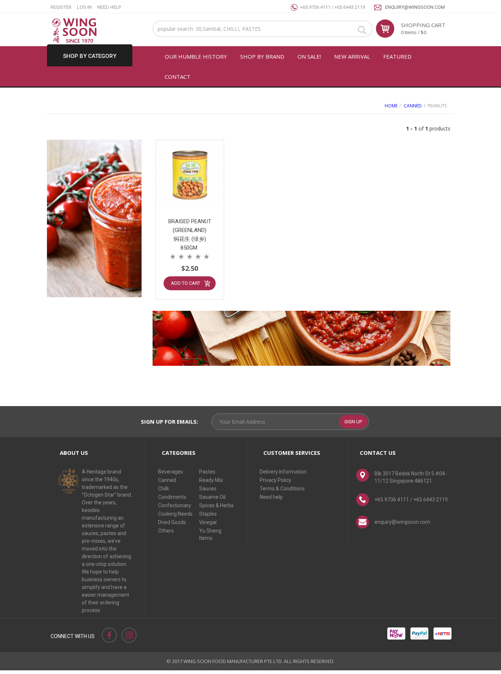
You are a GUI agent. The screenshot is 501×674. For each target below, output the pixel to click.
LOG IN (84, 7)
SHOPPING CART (423, 25)
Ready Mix (211, 480)
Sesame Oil (212, 497)
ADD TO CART (185, 283)
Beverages (170, 472)
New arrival (352, 56)
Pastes (207, 472)
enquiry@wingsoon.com (415, 7)
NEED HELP (109, 7)
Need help (271, 497)
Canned (413, 106)
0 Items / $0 (413, 32)
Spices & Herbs (216, 505)
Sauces (207, 488)
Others (166, 531)
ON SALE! (309, 56)
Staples (208, 514)
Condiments (172, 497)
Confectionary (174, 505)
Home (391, 106)
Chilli (163, 488)
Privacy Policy (275, 480)
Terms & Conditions (282, 488)
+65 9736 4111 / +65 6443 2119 (332, 7)
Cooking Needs (175, 514)
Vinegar (208, 522)
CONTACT (177, 76)
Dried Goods (172, 522)
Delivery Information (283, 472)
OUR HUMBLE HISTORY (196, 56)
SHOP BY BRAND (262, 56)
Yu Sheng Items (210, 534)
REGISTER (61, 7)
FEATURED (397, 56)
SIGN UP (353, 421)
